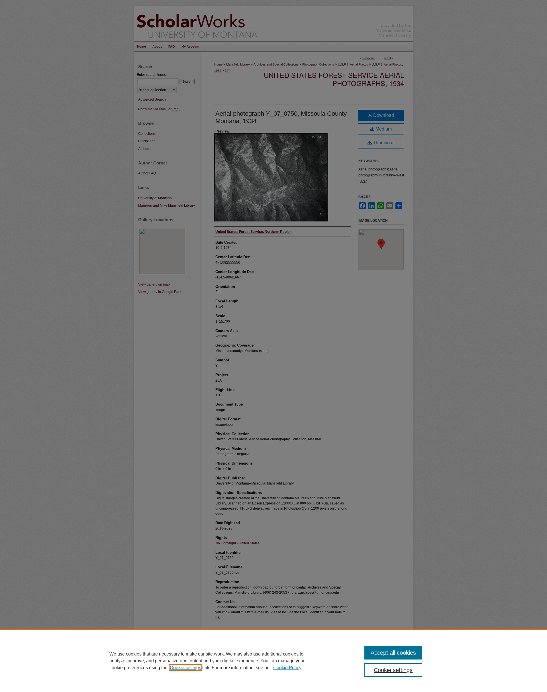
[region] (273, 660)
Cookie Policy (287, 667)
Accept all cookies (393, 653)
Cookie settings (185, 667)
